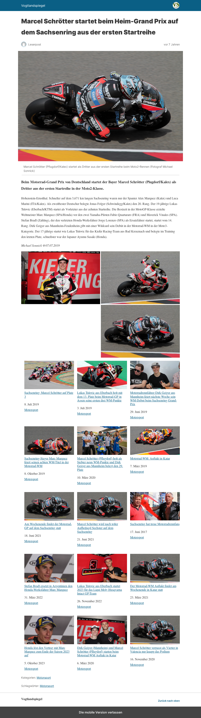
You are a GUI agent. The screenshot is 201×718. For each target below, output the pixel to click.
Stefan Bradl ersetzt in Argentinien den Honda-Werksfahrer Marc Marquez (48, 587)
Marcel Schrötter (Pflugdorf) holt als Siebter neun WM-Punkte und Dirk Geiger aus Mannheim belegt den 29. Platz (100, 464)
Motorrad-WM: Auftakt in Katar (150, 458)
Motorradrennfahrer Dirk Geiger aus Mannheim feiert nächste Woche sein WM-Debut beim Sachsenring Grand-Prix (153, 398)
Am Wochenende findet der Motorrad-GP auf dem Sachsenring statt (48, 525)
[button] (60, 277)
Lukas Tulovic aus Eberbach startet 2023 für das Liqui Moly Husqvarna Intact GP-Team (99, 589)
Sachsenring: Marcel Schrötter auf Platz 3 (48, 394)
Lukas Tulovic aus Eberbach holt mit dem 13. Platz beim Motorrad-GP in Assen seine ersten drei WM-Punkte (99, 396)
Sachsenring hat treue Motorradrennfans (155, 524)
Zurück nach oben (169, 700)
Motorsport (31, 410)
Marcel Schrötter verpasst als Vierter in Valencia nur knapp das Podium (154, 649)
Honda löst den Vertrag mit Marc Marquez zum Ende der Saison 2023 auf (46, 651)
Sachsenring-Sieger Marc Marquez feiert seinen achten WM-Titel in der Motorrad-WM (46, 462)
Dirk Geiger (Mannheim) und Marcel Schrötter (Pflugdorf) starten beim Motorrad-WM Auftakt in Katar (100, 651)
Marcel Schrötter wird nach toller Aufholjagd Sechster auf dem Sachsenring (97, 527)
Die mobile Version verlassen (100, 712)
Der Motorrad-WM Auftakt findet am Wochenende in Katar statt (153, 587)
